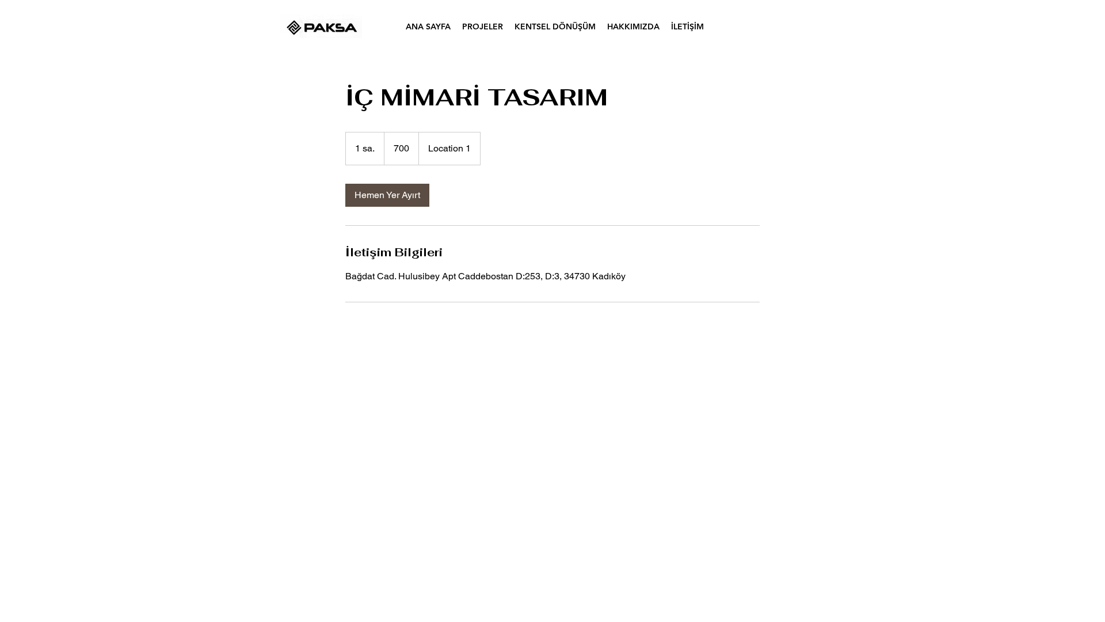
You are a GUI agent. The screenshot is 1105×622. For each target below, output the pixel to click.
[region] (321, 26)
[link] (387, 195)
